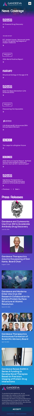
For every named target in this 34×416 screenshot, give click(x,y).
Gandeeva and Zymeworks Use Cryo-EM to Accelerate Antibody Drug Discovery (16, 224)
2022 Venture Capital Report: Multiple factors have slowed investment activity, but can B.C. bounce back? (17, 162)
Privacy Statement (21, 413)
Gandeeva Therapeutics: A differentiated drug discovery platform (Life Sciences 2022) (14, 181)
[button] (31, 389)
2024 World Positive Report (13, 59)
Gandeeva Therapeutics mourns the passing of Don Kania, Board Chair (16, 259)
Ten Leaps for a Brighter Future (14, 145)
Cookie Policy (11, 413)
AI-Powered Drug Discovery (13, 24)
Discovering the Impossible (13, 109)
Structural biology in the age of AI (15, 75)
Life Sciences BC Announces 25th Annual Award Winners (15, 126)
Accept (17, 409)
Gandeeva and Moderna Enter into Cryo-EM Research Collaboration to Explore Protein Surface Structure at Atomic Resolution (16, 297)
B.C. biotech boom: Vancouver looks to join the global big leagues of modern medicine (16, 41)
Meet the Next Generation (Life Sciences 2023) (14, 91)
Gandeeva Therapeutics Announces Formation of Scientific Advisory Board (15, 336)
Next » (17, 189)
